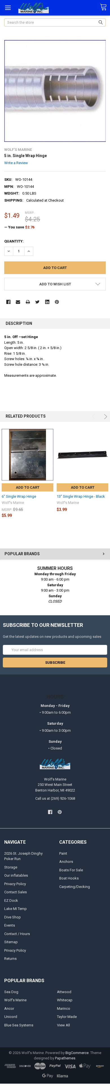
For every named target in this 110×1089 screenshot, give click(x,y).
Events (9, 925)
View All (63, 1025)
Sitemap (11, 942)
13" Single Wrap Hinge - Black (81, 496)
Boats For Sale (71, 870)
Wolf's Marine (15, 1000)
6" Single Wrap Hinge (19, 496)
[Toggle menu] (8, 8)
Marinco (63, 1008)
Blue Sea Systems (18, 1025)
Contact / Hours (17, 934)
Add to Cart (27, 487)
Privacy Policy (15, 884)
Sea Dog (11, 992)
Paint (63, 853)
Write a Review (16, 163)
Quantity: (14, 241)
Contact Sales (15, 892)
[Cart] (105, 7)
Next (105, 416)
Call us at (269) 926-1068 (55, 798)
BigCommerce (77, 1053)
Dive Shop (12, 917)
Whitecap (64, 1000)
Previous (94, 416)
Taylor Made (67, 1017)
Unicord (10, 1017)
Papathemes (65, 1058)
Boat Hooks (69, 878)
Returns (10, 958)
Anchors (66, 861)
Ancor (9, 1008)
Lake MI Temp (15, 909)
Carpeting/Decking (74, 887)
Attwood (64, 992)
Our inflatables (16, 875)
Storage (10, 867)
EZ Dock (11, 900)
